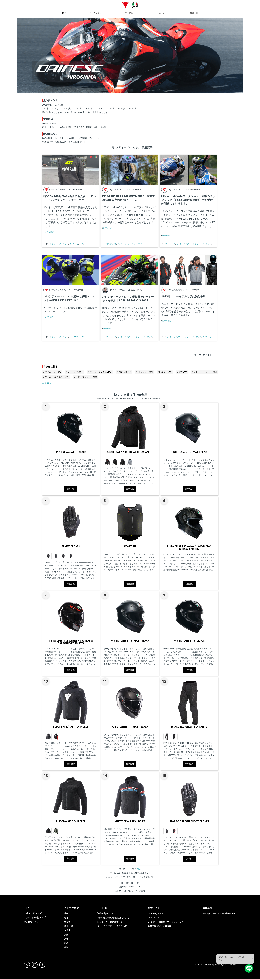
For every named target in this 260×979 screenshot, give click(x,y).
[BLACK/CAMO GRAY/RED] (107, 462)
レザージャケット (86, 377)
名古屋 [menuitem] (67, 930)
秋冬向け (165, 372)
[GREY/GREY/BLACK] (130, 462)
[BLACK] (48, 831)
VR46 (81, 243)
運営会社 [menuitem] (194, 13)
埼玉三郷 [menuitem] (68, 926)
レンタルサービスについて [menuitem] (110, 921)
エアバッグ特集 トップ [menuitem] (35, 917)
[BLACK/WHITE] (48, 736)
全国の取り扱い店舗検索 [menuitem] (159, 926)
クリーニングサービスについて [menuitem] (112, 926)
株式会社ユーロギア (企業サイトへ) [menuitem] (219, 913)
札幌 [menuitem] (66, 913)
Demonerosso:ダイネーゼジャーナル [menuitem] (166, 921)
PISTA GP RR (79, 336)
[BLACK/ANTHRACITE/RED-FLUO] (174, 736)
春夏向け (125, 372)
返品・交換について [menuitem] (106, 913)
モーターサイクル (183, 243)
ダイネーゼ (73, 243)
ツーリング (170, 243)
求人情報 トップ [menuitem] (31, 921)
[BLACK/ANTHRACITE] (48, 556)
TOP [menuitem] (64, 13)
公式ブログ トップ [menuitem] (32, 913)
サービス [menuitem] (129, 13)
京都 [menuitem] (66, 938)
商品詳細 (71, 489)
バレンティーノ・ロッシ (58, 243)
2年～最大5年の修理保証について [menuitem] (113, 917)
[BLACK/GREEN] (56, 556)
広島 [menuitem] (66, 942)
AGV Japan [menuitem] (153, 917)
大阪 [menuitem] (66, 934)
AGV (140, 243)
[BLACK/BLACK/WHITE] (122, 462)
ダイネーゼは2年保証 (57, 377)
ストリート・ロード (205, 372)
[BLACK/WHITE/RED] (56, 736)
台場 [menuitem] (66, 917)
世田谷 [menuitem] (67, 921)
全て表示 (47, 383)
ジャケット (145, 372)
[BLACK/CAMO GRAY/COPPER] (115, 462)
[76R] (56, 831)
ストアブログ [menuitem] (95, 13)
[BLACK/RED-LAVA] (71, 556)
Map (139, 869)
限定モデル (111, 243)
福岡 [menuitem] (66, 947)
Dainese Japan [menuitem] (155, 913)
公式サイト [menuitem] (161, 13)
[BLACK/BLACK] (166, 736)
